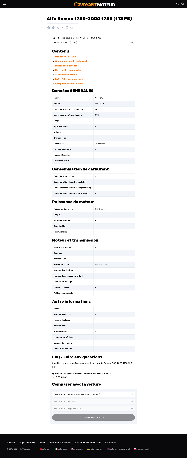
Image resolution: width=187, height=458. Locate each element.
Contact (11, 442)
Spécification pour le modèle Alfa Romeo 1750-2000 (77, 38)
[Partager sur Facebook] (49, 28)
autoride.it (62, 449)
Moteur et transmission (68, 70)
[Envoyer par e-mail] (72, 28)
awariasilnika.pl (142, 449)
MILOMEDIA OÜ (24, 449)
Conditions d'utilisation (60, 442)
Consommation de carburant (71, 61)
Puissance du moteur (66, 65)
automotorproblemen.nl (120, 449)
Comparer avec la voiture (69, 83)
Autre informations (66, 74)
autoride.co (78, 449)
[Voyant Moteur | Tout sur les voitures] (94, 4)
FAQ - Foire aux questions (69, 79)
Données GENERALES (66, 56)
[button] (4, 4)
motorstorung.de (96, 449)
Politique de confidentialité (88, 442)
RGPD (42, 442)
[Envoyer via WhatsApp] (67, 28)
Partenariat (110, 442)
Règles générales (27, 442)
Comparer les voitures (93, 417)
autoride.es (46, 449)
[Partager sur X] (58, 28)
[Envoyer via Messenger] (53, 28)
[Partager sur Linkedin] (62, 28)
